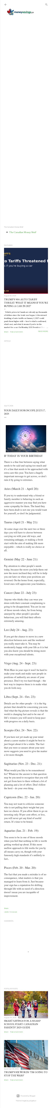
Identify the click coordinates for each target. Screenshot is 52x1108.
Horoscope (13, 912)
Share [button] (6, 332)
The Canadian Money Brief (22, 232)
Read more (43, 331)
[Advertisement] (26, 120)
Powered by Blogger (28, 1096)
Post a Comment (16, 332)
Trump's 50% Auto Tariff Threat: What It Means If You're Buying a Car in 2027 (26, 303)
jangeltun (32, 1101)
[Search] (46, 4)
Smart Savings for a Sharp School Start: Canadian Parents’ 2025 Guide (22, 1024)
